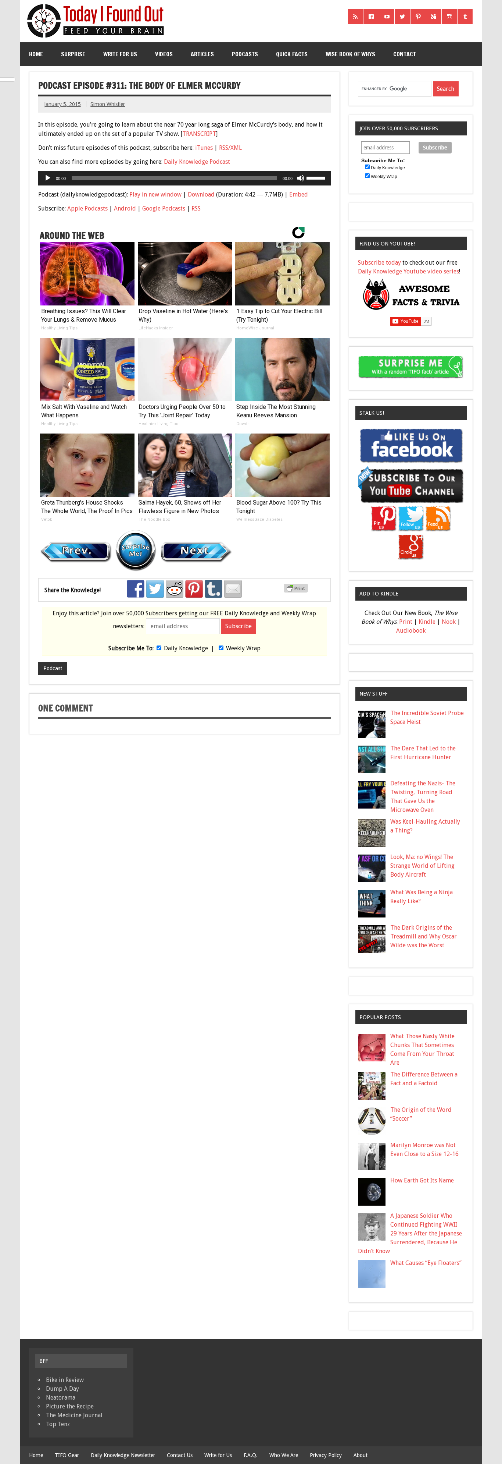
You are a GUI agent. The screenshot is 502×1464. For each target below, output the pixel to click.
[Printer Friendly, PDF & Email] (297, 591)
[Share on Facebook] (135, 589)
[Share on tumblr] (213, 589)
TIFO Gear (67, 1455)
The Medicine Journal (74, 1415)
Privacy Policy (326, 1455)
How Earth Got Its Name (422, 1180)
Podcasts (245, 54)
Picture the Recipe (70, 1406)
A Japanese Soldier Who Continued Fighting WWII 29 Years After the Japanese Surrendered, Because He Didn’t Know (410, 1233)
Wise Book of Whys (350, 54)
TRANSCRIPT (199, 133)
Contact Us (180, 1455)
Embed (298, 194)
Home (36, 54)
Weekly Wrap (243, 648)
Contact (404, 54)
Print (405, 621)
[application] (184, 178)
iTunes (204, 147)
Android (125, 208)
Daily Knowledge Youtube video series (408, 271)
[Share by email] (233, 589)
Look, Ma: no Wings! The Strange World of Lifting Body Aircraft (422, 865)
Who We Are (283, 1455)
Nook (449, 621)
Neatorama (60, 1397)
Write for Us (120, 54)
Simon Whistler (107, 104)
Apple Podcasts (87, 208)
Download (201, 194)
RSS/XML (230, 147)
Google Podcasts (163, 208)
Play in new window (155, 194)
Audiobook (411, 630)
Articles (202, 54)
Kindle (427, 621)
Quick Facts (292, 54)
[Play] (47, 178)
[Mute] (300, 178)
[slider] (316, 177)
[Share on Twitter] (155, 589)
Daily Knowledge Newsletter (123, 1455)
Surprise (73, 54)
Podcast (52, 668)
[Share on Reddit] (174, 589)
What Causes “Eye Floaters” (426, 1262)
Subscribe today (379, 262)
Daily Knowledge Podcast (197, 161)
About (360, 1455)
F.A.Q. (251, 1455)
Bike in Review (65, 1379)
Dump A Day (62, 1388)
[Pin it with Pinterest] (194, 589)
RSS (196, 208)
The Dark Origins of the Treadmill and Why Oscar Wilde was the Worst (423, 936)
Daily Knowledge (186, 648)
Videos (164, 54)
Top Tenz (58, 1424)
